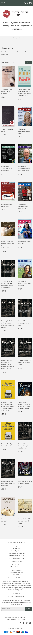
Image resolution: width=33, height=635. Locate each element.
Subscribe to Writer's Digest (16, 555)
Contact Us (16, 548)
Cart (29, 2)
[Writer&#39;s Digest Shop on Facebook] (23, 623)
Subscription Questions (16, 567)
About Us (16, 546)
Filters (28, 62)
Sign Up (28, 608)
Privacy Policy (21, 619)
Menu (5, 3)
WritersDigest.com (16, 551)
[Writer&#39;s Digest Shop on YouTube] (30, 623)
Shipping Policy (22, 617)
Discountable (11, 38)
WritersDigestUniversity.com (16, 553)
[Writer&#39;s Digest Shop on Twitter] (20, 623)
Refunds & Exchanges (11, 617)
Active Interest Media (17, 628)
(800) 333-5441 (16, 574)
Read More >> (16, 593)
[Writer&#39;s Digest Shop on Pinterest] (27, 623)
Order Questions (16, 565)
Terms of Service (11, 619)
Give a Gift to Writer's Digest (16, 558)
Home (2, 38)
